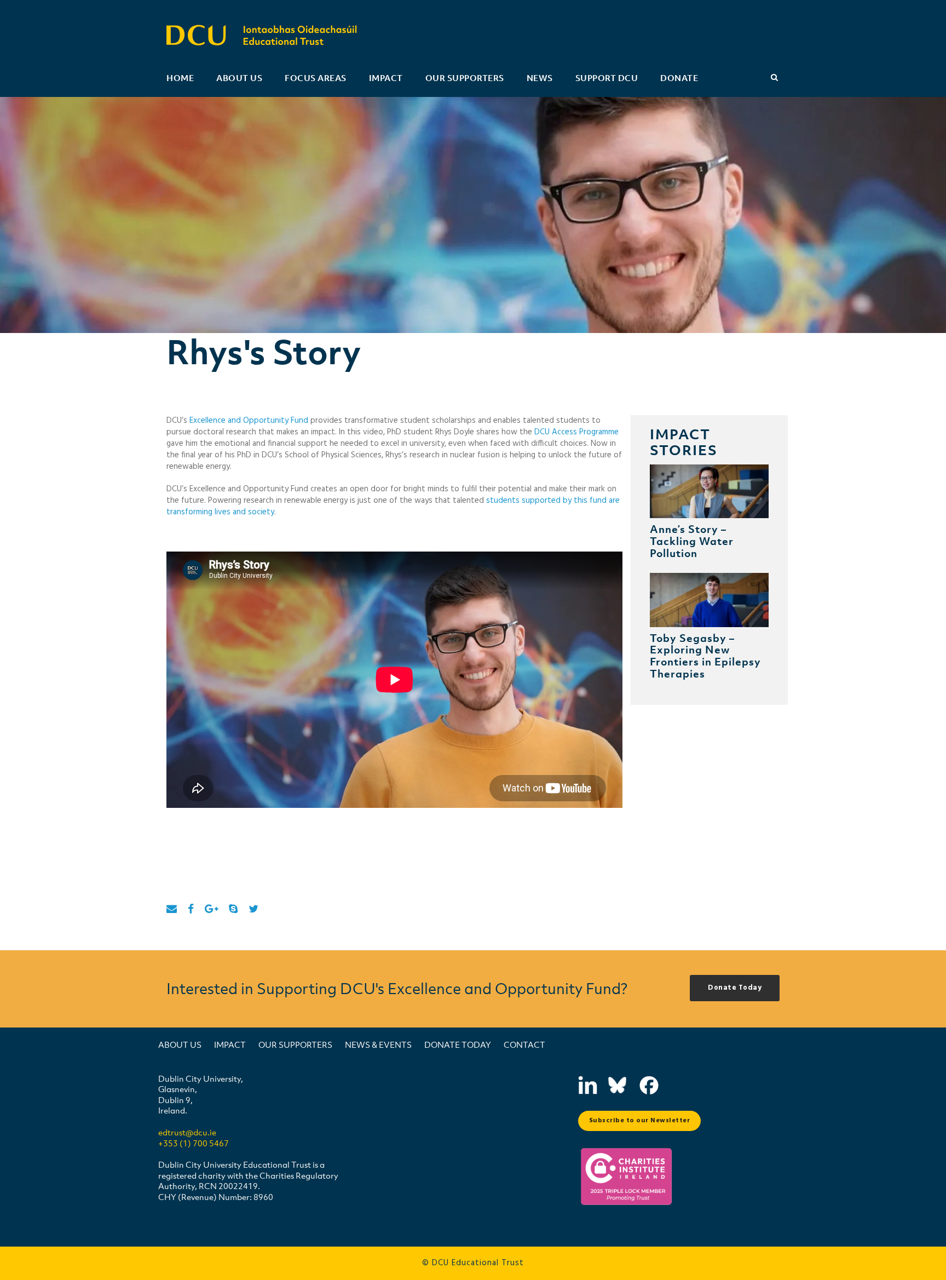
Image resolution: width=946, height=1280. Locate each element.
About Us (239, 77)
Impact (386, 77)
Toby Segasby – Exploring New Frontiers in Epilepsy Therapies (705, 656)
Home (180, 77)
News (540, 77)
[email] (171, 910)
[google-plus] (211, 910)
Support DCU (606, 77)
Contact (524, 1044)
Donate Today (457, 1044)
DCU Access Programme (576, 432)
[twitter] (253, 910)
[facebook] (191, 910)
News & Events (378, 1044)
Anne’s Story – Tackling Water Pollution (692, 541)
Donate (679, 77)
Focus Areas (316, 77)
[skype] (233, 910)
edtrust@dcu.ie (187, 1132)
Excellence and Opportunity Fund (248, 420)
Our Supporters (464, 77)
